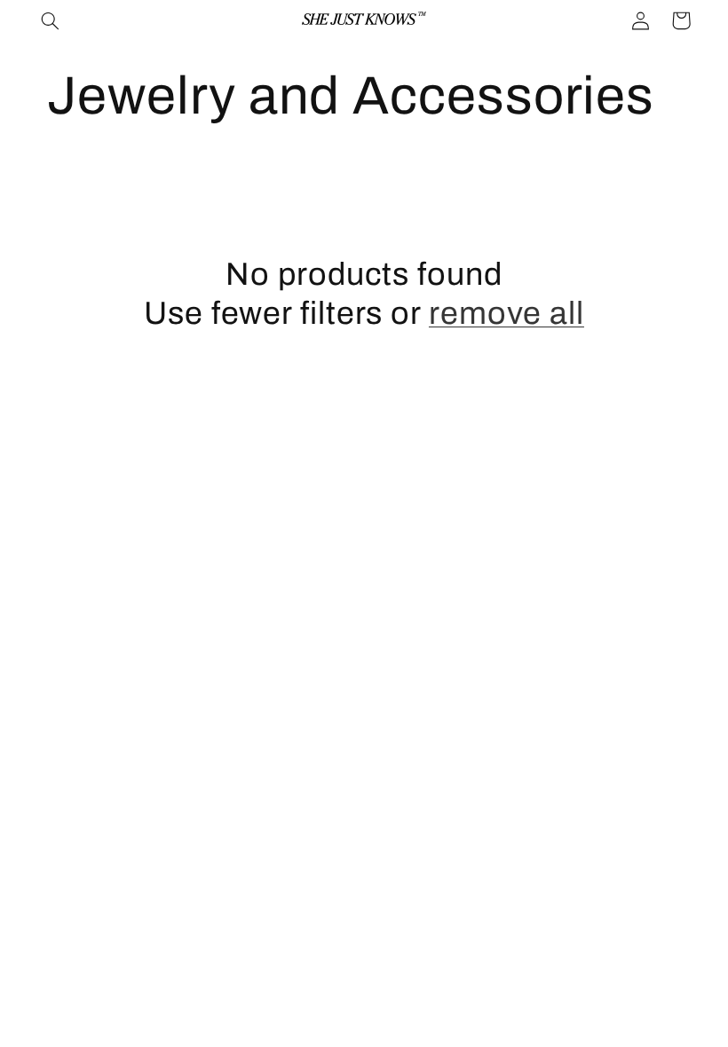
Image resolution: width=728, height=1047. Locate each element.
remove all (506, 313)
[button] (50, 20)
